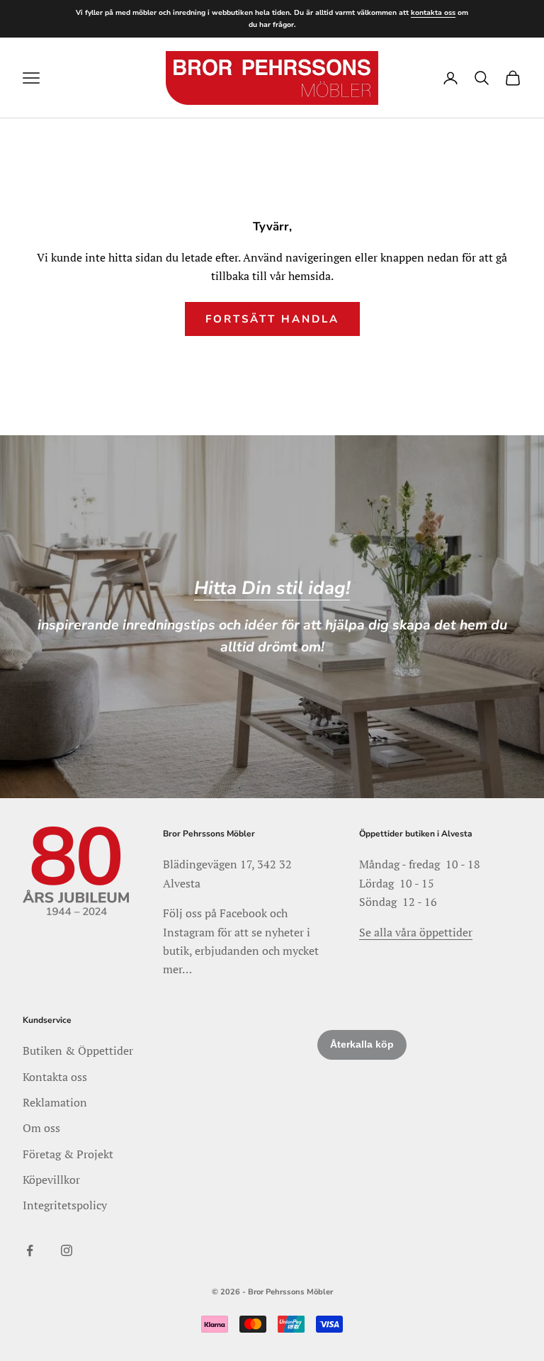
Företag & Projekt (68, 1154)
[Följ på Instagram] (67, 1250)
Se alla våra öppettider (415, 932)
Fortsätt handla (272, 319)
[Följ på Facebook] (30, 1250)
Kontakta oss (55, 1077)
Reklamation (55, 1102)
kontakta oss (433, 13)
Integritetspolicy (65, 1205)
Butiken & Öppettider (78, 1050)
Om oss (41, 1128)
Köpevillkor (51, 1179)
